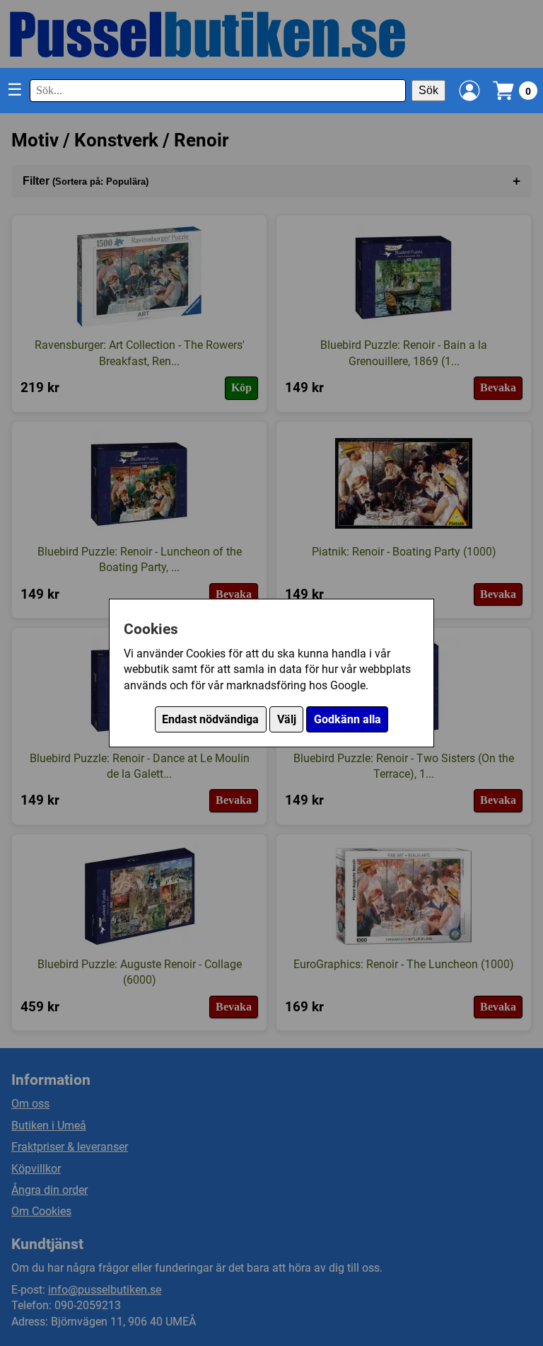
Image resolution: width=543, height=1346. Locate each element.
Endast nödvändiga (210, 719)
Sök (428, 90)
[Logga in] (469, 90)
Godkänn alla (347, 719)
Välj (286, 719)
